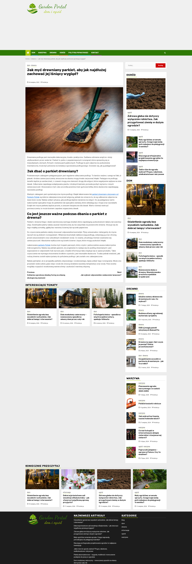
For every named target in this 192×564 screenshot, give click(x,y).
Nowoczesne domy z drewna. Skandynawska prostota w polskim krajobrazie (150, 273)
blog (123, 520)
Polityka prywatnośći (78, 53)
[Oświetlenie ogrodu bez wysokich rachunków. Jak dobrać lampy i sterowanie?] (41, 298)
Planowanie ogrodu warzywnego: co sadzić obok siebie (149, 388)
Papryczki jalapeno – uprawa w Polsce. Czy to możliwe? (150, 452)
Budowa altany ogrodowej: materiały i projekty (151, 314)
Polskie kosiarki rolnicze (150, 404)
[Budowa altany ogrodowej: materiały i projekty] (131, 314)
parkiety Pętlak (44, 245)
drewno (53, 53)
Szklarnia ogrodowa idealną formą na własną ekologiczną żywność (46, 275)
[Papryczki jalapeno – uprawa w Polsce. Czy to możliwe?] (131, 452)
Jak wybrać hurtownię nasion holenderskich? (149, 417)
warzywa (42, 53)
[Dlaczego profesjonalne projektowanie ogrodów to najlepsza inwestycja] (132, 157)
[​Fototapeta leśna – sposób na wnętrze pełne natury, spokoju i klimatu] (107, 298)
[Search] (165, 53)
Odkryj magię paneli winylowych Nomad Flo (149, 329)
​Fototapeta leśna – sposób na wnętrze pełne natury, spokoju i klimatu (107, 317)
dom (33, 53)
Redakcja (45, 82)
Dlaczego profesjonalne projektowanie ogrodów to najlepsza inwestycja (151, 158)
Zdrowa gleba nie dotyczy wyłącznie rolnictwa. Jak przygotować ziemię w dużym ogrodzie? (146, 121)
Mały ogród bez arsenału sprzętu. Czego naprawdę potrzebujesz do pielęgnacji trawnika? (151, 143)
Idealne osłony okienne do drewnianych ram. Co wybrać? (150, 299)
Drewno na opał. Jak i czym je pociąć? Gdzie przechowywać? (151, 344)
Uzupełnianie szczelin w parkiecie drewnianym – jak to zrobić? (151, 361)
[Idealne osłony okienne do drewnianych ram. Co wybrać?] (131, 299)
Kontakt (95, 53)
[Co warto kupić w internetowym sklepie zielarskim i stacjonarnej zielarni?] (131, 434)
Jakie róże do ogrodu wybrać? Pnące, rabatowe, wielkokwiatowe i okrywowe (151, 172)
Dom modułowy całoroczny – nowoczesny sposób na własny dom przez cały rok (73, 317)
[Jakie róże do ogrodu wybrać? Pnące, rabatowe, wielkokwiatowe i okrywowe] (132, 170)
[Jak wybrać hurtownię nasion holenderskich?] (131, 417)
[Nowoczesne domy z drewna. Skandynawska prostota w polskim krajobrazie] (132, 272)
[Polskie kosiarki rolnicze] (131, 403)
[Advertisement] (96, 33)
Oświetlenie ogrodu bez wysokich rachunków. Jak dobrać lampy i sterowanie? (39, 317)
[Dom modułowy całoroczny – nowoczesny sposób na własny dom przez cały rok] (74, 298)
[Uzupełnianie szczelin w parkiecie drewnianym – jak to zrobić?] (131, 361)
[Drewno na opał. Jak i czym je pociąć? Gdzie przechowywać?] (131, 344)
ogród (62, 53)
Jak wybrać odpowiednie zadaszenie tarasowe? (101, 273)
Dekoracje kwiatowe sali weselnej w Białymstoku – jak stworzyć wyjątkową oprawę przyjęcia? (76, 498)
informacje (67, 492)
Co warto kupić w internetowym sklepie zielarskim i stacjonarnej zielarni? (150, 434)
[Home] (28, 52)
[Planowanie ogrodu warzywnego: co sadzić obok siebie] (131, 388)
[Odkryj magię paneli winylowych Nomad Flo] (131, 329)
